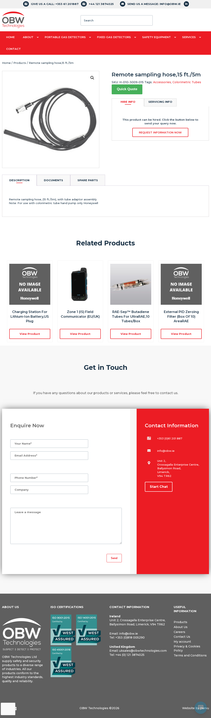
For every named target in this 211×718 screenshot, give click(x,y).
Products (19, 62)
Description (19, 180)
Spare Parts (87, 180)
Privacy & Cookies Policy (187, 648)
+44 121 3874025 (101, 4)
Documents (53, 180)
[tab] (19, 180)
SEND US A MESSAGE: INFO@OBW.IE (154, 4)
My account (182, 641)
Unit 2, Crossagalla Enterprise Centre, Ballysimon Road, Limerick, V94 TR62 (137, 622)
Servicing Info (160, 101)
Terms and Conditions (190, 655)
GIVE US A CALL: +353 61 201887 (55, 4)
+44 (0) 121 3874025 (129, 655)
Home (6, 62)
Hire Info (128, 101)
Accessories (162, 82)
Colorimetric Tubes (186, 82)
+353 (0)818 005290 (130, 637)
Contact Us (182, 637)
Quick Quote (127, 89)
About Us (181, 627)
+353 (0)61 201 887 (169, 438)
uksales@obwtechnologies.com (143, 651)
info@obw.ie (166, 450)
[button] (92, 78)
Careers (179, 632)
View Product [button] (30, 333)
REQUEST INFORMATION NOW (160, 132)
